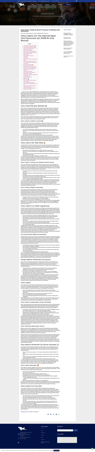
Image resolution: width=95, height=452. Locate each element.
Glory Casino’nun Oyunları (28, 65)
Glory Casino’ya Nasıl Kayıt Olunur (30, 61)
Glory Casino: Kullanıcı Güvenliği (30, 46)
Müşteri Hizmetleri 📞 (28, 76)
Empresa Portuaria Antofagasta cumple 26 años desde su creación (68, 34)
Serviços (47, 4)
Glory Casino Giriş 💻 (27, 89)
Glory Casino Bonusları (28, 71)
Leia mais (51, 450)
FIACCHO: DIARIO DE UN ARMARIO (68, 56)
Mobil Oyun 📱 (26, 79)
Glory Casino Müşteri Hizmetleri (30, 51)
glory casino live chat (32, 114)
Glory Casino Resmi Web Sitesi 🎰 (30, 47)
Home (32, 4)
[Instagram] (76, 1)
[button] (48, 414)
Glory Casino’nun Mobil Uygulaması (30, 52)
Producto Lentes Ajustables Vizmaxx (67, 38)
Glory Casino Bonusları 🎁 (28, 64)
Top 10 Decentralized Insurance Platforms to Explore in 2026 (68, 52)
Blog (53, 4)
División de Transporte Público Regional (68, 48)
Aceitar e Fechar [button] (56, 450)
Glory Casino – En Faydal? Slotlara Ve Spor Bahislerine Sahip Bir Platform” (30, 69)
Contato (60, 4)
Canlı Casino (26, 57)
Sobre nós (39, 4)
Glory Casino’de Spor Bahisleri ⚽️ (30, 45)
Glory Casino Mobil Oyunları (29, 82)
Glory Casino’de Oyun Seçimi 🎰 (30, 66)
